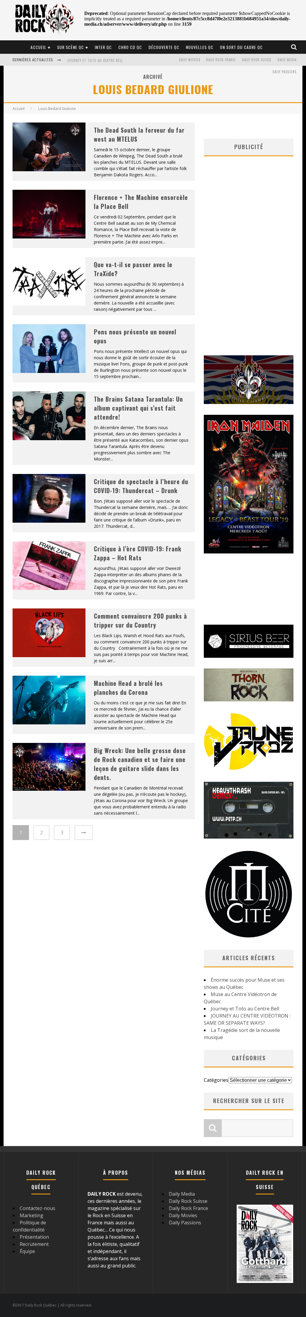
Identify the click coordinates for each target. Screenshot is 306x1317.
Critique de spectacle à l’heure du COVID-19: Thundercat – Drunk (141, 486)
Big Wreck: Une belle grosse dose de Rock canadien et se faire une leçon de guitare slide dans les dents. (140, 764)
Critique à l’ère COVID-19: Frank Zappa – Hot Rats (137, 553)
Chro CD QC (130, 47)
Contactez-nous (37, 1208)
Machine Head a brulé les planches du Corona (128, 688)
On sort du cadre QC (241, 47)
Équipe (27, 1251)
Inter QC (103, 47)
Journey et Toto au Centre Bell (95, 60)
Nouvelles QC (199, 47)
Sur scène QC (70, 47)
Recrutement (34, 1244)
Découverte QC (164, 47)
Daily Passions (284, 71)
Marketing (31, 1215)
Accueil (38, 47)
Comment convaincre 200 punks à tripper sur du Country (140, 620)
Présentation (34, 1237)
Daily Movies (189, 59)
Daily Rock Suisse (257, 59)
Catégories (216, 1080)
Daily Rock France (221, 59)
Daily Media (287, 59)
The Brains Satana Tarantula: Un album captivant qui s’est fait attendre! (138, 407)
